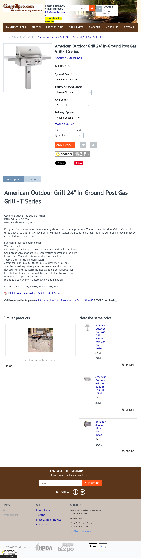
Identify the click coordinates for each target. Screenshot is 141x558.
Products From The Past (48, 519)
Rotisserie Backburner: (68, 87)
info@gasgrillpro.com (81, 531)
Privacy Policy (43, 509)
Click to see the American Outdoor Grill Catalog (34, 293)
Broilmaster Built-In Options (40, 360)
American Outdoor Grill (68, 57)
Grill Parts (76, 27)
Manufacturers (16, 27)
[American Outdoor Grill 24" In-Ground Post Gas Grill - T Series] (28, 68)
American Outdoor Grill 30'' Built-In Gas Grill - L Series (101, 385)
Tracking (40, 514)
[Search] (92, 8)
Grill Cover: (61, 99)
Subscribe (92, 483)
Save (80, 163)
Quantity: (60, 135)
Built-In (36, 27)
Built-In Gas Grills (24, 37)
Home (7, 37)
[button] (8, 553)
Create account (10, 514)
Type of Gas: (62, 74)
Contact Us (41, 524)
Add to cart (65, 145)
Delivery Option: (64, 112)
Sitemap (129, 27)
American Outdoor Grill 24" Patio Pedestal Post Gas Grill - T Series (100, 337)
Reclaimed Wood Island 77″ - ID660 (100, 428)
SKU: (57, 130)
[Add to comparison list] (93, 145)
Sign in (6, 509)
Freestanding (54, 27)
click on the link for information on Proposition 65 (64, 300)
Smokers (94, 27)
